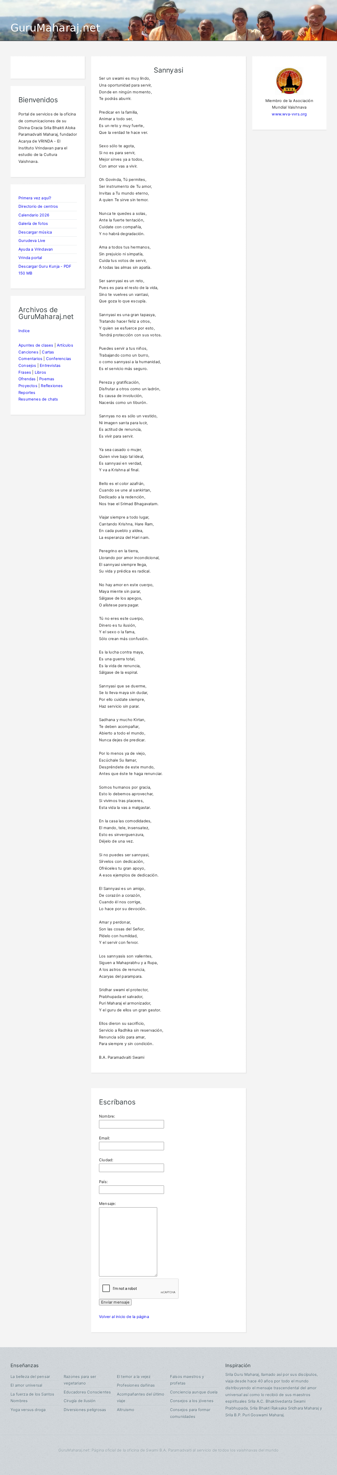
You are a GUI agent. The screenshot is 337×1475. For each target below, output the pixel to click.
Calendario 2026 (33, 215)
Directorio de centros (38, 206)
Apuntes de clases (35, 345)
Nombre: (107, 1116)
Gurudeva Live (32, 240)
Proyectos (27, 385)
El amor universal (26, 1385)
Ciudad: (106, 1160)
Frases (24, 372)
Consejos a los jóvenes (192, 1400)
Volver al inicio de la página (124, 1316)
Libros (40, 372)
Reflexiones (52, 385)
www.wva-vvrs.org (289, 114)
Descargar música (35, 232)
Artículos (65, 345)
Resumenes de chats (38, 399)
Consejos (27, 365)
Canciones (28, 352)
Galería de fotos (33, 223)
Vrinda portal (30, 257)
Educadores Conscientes (87, 1392)
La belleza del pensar (30, 1376)
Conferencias (58, 358)
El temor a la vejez (134, 1376)
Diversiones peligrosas (85, 1409)
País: (103, 1181)
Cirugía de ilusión (80, 1400)
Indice (24, 330)
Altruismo (126, 1409)
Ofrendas (27, 379)
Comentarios (30, 358)
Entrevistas (50, 365)
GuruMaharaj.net (55, 28)
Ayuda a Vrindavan (35, 249)
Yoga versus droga (28, 1409)
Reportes (27, 392)
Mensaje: (107, 1203)
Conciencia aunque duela (194, 1392)
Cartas (48, 352)
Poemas (46, 379)
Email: (104, 1138)
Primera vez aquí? (34, 198)
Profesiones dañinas (136, 1385)
